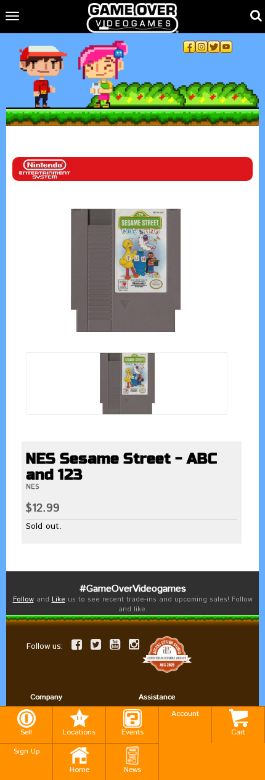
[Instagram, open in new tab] (201, 47)
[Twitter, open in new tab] (214, 47)
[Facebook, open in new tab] (189, 47)
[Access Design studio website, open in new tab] (167, 654)
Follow (23, 600)
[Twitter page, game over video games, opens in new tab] (96, 644)
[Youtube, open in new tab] (226, 47)
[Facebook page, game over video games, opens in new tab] (76, 644)
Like (58, 600)
